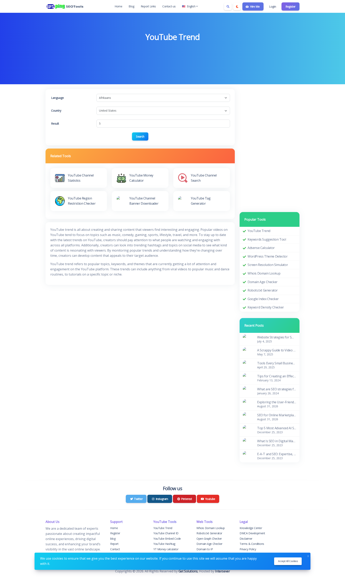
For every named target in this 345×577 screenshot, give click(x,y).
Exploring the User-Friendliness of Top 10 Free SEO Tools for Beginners (276, 402)
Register (290, 6)
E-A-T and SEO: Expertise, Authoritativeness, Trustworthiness (276, 454)
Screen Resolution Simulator (268, 265)
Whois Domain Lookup (264, 273)
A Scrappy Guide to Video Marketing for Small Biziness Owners (276, 350)
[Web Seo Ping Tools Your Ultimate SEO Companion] (65, 6)
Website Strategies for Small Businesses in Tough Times (276, 337)
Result (55, 123)
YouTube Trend (259, 231)
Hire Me (254, 6)
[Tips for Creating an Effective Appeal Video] (247, 378)
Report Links (148, 6)
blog (112, 538)
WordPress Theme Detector (268, 256)
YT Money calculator (165, 549)
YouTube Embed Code (167, 538)
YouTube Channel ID (165, 533)
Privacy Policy (248, 549)
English (191, 6)
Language (57, 98)
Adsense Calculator (261, 248)
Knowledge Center (251, 528)
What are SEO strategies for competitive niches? (276, 389)
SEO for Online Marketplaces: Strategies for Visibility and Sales (276, 415)
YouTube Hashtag (164, 544)
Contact (115, 549)
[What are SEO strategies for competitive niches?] (247, 391)
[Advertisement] (172, 54)
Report (114, 544)
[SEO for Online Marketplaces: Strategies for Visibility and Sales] (247, 416)
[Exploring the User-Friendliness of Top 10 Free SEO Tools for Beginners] (247, 404)
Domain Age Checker (263, 282)
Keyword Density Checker (266, 307)
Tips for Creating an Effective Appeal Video (276, 376)
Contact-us (169, 6)
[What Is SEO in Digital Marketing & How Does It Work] (247, 442)
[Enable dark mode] (237, 6)
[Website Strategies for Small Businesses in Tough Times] (247, 339)
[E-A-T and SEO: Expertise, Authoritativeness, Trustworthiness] (247, 455)
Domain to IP (204, 549)
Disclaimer (246, 538)
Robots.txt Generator (263, 290)
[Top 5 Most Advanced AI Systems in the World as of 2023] (247, 429)
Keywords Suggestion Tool (267, 239)
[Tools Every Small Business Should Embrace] (247, 365)
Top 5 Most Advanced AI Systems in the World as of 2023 (276, 428)
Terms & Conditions (252, 544)
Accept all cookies (288, 561)
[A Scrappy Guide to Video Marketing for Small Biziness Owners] (247, 352)
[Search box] (228, 6)
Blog (131, 6)
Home (118, 6)
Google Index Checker (263, 299)
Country (56, 110)
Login (272, 6)
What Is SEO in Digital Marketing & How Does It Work (276, 441)
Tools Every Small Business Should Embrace (276, 363)
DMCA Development (252, 533)
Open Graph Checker (209, 538)
